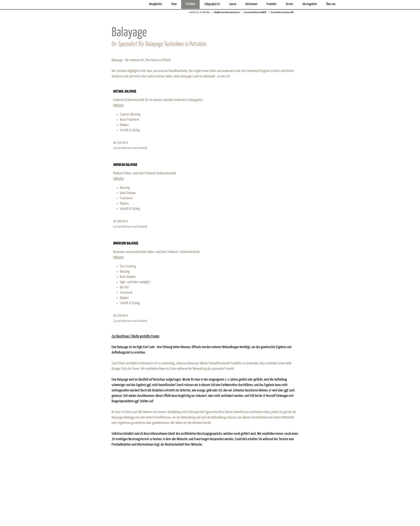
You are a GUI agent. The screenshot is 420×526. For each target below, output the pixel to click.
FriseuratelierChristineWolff (254, 12)
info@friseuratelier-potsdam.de (226, 12)
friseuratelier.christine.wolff (281, 12)
